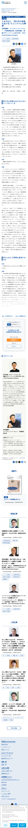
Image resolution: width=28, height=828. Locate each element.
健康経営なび (5, 773)
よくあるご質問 (5, 794)
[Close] (26, 807)
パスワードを (8, 799)
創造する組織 (6, 41)
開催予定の (7, 758)
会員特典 (4, 785)
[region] (14, 816)
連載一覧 (4, 764)
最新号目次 (4, 744)
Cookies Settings (5, 825)
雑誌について (5, 749)
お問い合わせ (5, 796)
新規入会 (4, 782)
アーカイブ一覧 (5, 756)
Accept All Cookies (22, 825)
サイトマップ (5, 791)
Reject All (14, 825)
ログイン (14, 346)
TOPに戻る (14, 728)
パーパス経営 (6, 38)
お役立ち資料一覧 (6, 771)
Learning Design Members (8, 8)
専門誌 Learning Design (7, 9)
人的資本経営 (14, 38)
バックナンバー (5, 747)
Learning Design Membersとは (10, 780)
